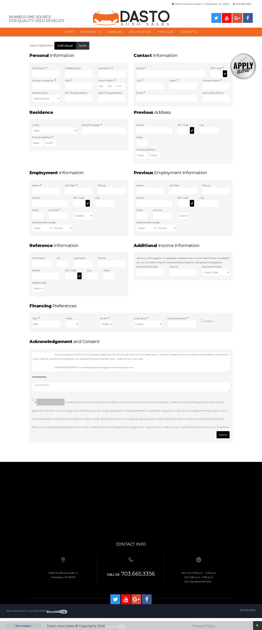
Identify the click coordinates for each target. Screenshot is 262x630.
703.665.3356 (243, 4)
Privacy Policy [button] (204, 626)
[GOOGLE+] (237, 18)
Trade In (208, 321)
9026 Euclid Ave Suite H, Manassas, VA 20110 (201, 4)
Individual (65, 46)
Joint (82, 46)
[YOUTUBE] (227, 18)
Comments (39, 376)
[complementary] (251, 619)
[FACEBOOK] (248, 18)
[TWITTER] (216, 18)
